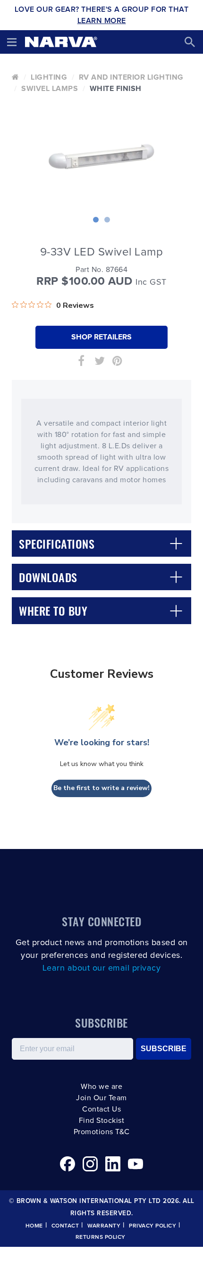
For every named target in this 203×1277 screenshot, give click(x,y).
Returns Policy (101, 1237)
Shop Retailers (101, 337)
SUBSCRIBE (163, 1049)
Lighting (49, 77)
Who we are (101, 1086)
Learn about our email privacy (101, 968)
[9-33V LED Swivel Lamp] (101, 152)
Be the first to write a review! (101, 787)
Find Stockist (102, 1120)
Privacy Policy (152, 1226)
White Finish (116, 88)
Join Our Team (101, 1098)
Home (34, 1226)
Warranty (103, 1226)
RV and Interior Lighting (131, 77)
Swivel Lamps (49, 88)
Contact (65, 1226)
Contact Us (101, 1109)
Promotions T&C (102, 1132)
